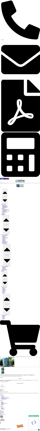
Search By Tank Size (3, 214)
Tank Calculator (2, 396)
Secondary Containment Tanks (4, 398)
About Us (2, 401)
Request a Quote (1, 377)
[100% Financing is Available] (20, 426)
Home (8, 356)
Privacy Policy (2, 408)
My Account (2, 407)
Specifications (2, 397)
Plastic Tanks (2, 208)
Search (0, 182)
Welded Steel (11, 356)
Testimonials (2, 404)
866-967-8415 (4, 414)
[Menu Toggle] (0, 187)
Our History (2, 402)
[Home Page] (20, 180)
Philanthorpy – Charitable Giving (4, 403)
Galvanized (13, 356)
